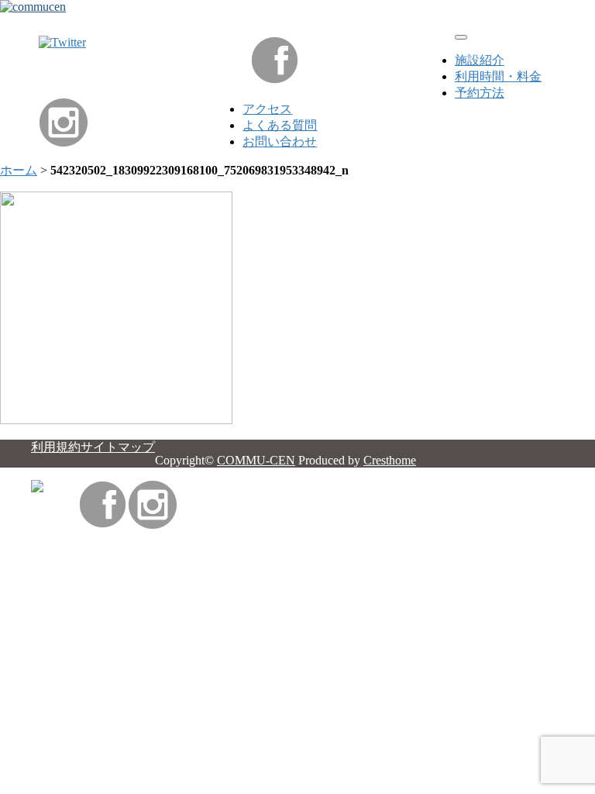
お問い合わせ (279, 141)
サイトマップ (118, 447)
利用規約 (56, 447)
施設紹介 (479, 60)
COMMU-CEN (256, 460)
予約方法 (479, 92)
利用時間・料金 (498, 76)
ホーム (18, 170)
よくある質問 (279, 125)
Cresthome (389, 460)
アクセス (267, 109)
